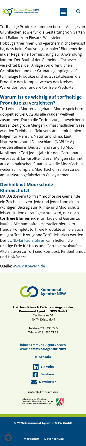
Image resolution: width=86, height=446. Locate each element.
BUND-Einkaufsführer (25, 240)
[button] (63, 12)
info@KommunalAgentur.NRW (43, 345)
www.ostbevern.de (29, 266)
